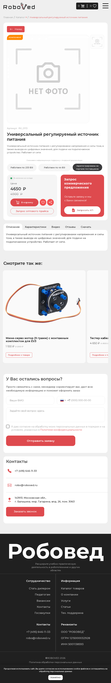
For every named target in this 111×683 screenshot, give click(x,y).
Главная (8, 17)
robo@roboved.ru (26, 485)
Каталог (21, 17)
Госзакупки (42, 613)
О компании (69, 594)
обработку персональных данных (55, 671)
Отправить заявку (40, 441)
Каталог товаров (72, 588)
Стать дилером (39, 588)
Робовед (55, 551)
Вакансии (43, 600)
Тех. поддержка (72, 613)
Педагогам (42, 594)
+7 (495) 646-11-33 (26, 470)
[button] (32, 211)
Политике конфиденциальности (61, 429)
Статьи (66, 606)
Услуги (66, 600)
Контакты (43, 606)
